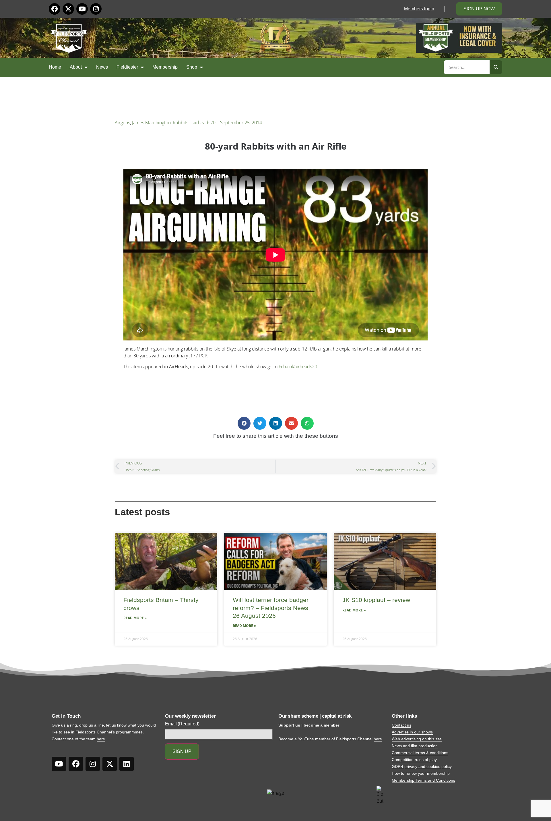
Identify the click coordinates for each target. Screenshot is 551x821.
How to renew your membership (421, 773)
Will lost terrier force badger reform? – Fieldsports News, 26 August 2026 (271, 608)
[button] (244, 423)
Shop (191, 67)
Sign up (181, 751)
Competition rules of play (414, 759)
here (101, 739)
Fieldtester (127, 67)
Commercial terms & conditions (420, 752)
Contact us (401, 725)
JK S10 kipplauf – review (376, 600)
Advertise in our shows (412, 732)
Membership (165, 67)
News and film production (415, 745)
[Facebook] (54, 9)
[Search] (496, 67)
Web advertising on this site (417, 739)
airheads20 (204, 122)
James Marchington (151, 122)
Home (55, 67)
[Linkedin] (126, 764)
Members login (419, 8)
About (76, 67)
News (102, 67)
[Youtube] (82, 9)
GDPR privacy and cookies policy (422, 766)
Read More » (135, 617)
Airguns (122, 122)
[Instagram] (96, 9)
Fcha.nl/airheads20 (298, 366)
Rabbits (180, 122)
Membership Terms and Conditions (423, 780)
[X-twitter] (68, 9)
